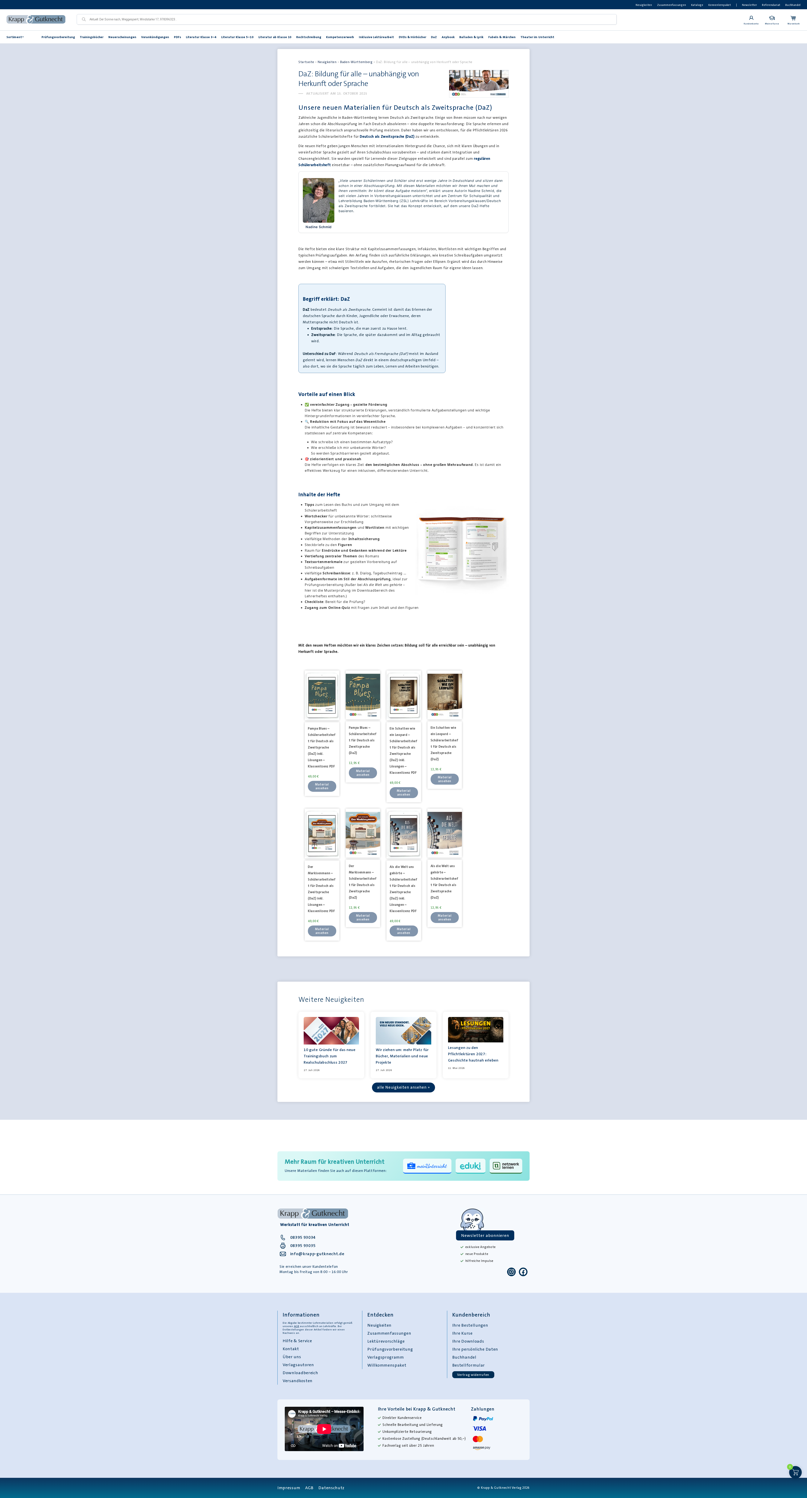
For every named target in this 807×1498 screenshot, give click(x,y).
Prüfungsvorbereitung (58, 37)
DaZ (434, 37)
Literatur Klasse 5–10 (237, 37)
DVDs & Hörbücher (412, 37)
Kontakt (291, 1348)
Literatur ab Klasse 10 (275, 37)
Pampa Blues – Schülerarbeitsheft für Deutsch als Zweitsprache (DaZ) (363, 740)
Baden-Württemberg (356, 62)
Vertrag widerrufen (473, 1374)
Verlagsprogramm (385, 1357)
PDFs (177, 37)
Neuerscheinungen (122, 37)
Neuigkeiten (644, 5)
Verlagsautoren (298, 1364)
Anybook (448, 37)
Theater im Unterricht (537, 37)
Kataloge (697, 5)
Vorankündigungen (155, 37)
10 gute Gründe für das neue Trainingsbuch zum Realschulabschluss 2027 (330, 1056)
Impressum (288, 1487)
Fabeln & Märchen (502, 37)
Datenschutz (331, 1487)
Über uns (292, 1356)
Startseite (306, 62)
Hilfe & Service (297, 1340)
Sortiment (14, 37)
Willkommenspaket (386, 1365)
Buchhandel (793, 5)
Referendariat (771, 5)
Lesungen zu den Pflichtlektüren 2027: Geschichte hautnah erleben (473, 1054)
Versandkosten (298, 1380)
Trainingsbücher (92, 37)
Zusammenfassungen (671, 5)
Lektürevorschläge (386, 1341)
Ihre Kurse (462, 1333)
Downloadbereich (300, 1372)
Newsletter (749, 5)
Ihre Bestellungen (470, 1325)
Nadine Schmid (319, 227)
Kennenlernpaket (719, 5)
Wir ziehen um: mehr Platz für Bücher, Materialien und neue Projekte (402, 1056)
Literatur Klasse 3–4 (201, 37)
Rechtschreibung (308, 37)
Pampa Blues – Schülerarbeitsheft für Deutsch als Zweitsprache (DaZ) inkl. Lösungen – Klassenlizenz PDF (322, 747)
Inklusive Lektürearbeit (376, 37)
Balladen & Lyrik (471, 37)
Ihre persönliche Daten (475, 1349)
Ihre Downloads (468, 1341)
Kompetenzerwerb (340, 37)
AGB (296, 1326)
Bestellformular (468, 1365)
